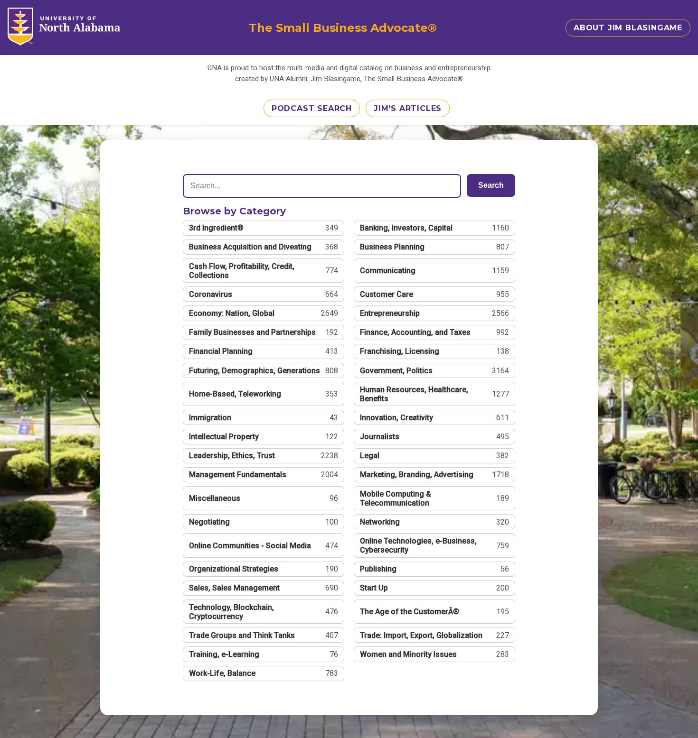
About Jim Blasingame (628, 27)
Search (491, 185)
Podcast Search (312, 108)
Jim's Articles (408, 108)
